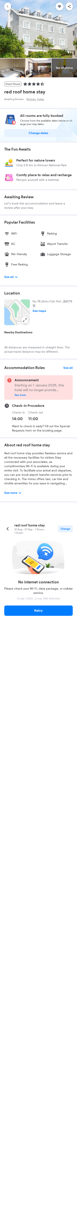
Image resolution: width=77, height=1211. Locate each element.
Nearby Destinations (18, 332)
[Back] (7, 6)
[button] (17, 312)
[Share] (69, 6)
